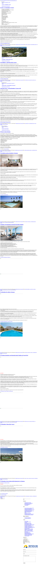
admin (1, 44)
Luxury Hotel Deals (27, 528)
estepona (29, 221)
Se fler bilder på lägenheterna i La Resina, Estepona (6, 321)
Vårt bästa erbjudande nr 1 (28, 517)
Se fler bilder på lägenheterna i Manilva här (5, 257)
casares (25, 478)
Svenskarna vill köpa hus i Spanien (29, 514)
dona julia (33, 478)
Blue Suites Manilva (27, 289)
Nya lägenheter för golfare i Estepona (7, 292)
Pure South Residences (27, 532)
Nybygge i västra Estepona (5, 126)
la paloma (34, 289)
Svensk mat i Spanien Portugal (28, 534)
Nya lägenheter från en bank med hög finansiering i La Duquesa (12, 481)
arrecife (26, 44)
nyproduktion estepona (7, 222)
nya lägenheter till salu (31, 123)
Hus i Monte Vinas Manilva (28, 525)
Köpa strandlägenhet (27, 504)
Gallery (3, 3)
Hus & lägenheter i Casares (28, 523)
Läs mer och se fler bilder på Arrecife (5, 43)
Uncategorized (26, 505)
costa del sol (28, 44)
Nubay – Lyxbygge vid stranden (28, 530)
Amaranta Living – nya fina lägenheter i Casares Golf (8, 83)
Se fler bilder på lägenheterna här (4, 194)
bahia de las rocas (27, 421)
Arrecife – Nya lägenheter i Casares (6, 2)
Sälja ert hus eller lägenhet (28, 513)
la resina (31, 352)
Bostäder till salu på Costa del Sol (20, 44)
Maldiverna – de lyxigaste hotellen (29, 529)
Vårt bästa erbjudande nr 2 (28, 518)
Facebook (26, 522)
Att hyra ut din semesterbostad (28, 508)
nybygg (6, 45)
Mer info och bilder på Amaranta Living (5, 122)
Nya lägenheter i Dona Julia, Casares (7, 424)
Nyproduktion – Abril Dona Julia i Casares (7, 57)
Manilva (33, 421)
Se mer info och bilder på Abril (4, 78)
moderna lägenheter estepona (28, 150)
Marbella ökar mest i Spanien (28, 511)
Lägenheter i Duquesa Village (28, 526)
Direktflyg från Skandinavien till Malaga (29, 509)
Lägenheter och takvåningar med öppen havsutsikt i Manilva (11, 224)
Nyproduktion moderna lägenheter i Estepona (9, 153)
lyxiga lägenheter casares (33, 44)
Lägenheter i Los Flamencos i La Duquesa (30, 527)
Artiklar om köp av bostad (28, 502)
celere (27, 478)
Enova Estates (26, 521)
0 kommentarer (8, 45)
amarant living (26, 123)
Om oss (26, 512)
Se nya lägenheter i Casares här (4, 447)
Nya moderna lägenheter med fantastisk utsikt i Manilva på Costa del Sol (14, 355)
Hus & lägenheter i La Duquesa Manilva (29, 524)
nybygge (3, 222)
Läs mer (1, 81)
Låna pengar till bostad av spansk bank (29, 510)
